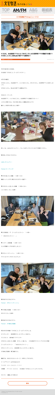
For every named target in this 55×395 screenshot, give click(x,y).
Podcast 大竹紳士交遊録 (8, 324)
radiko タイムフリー (6, 162)
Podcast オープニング (7, 169)
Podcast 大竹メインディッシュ (10, 303)
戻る (27, 383)
